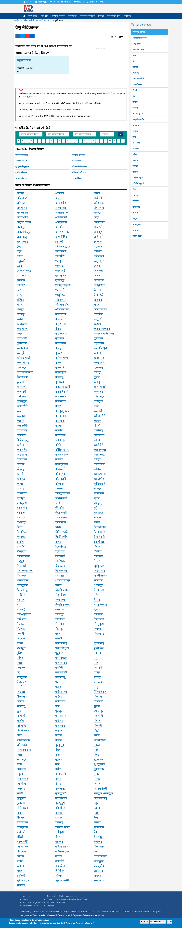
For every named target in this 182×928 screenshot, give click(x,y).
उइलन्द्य (98, 246)
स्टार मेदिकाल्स (77, 178)
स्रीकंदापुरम (23, 880)
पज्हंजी (20, 633)
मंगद (96, 750)
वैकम (96, 832)
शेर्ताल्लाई (98, 871)
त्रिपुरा (135, 218)
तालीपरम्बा (60, 561)
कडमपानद (22, 328)
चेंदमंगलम (99, 493)
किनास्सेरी (99, 435)
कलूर (58, 406)
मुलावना (21, 803)
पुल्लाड (20, 701)
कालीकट (21, 435)
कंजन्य (58, 319)
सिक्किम (135, 201)
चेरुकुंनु (98, 503)
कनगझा (98, 353)
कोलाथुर (59, 483)
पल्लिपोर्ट (98, 701)
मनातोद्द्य (21, 783)
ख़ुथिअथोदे (99, 483)
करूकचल (22, 387)
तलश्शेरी (98, 556)
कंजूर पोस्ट (99, 319)
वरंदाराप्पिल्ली (100, 856)
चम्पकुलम (22, 503)
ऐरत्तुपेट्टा (60, 295)
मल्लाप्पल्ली (61, 798)
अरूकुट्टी (99, 222)
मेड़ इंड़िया (17, 20)
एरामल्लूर (59, 280)
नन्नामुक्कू (60, 599)
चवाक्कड (98, 517)
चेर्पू (95, 508)
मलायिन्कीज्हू (100, 798)
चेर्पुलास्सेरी (61, 512)
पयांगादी (98, 667)
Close (170, 921)
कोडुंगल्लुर (99, 454)
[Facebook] (17, 36)
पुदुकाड (59, 653)
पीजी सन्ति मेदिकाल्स (79, 166)
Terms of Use (90, 923)
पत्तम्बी (58, 638)
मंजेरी (96, 754)
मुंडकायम (98, 759)
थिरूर (58, 585)
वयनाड (20, 856)
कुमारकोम (60, 382)
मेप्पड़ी (58, 783)
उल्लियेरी (59, 256)
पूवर (19, 711)
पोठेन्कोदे (21, 725)
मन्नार (58, 778)
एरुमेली (97, 275)
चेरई (57, 503)
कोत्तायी (20, 464)
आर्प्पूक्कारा (22, 241)
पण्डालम (21, 638)
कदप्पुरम (59, 348)
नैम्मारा (97, 599)
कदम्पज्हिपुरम (101, 348)
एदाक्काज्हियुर (24, 270)
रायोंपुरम (59, 832)
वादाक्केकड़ (61, 866)
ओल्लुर (20, 309)
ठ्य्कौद (20, 541)
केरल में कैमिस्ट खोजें (43, 20)
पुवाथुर (58, 711)
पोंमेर (19, 735)
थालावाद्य (98, 580)
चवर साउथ (61, 517)
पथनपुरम (21, 648)
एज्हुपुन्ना (59, 261)
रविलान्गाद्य (22, 822)
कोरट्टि (21, 479)
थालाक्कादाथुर (62, 580)
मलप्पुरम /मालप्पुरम (103, 793)
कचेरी (20, 319)
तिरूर (97, 561)
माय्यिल (59, 812)
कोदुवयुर (21, 469)
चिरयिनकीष (61, 536)
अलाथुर (98, 232)
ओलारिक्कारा (62, 309)
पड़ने (57, 633)
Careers (56, 2)
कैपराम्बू (59, 377)
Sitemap (50, 902)
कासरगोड (60, 435)
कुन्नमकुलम (23, 362)
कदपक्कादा (22, 348)
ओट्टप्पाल (60, 299)
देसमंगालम (99, 590)
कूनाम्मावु (98, 367)
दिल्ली (135, 90)
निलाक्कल (22, 624)
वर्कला (58, 856)
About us (26, 896)
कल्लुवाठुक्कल (62, 411)
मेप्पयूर (97, 783)
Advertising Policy (30, 906)
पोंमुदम (58, 730)
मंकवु (58, 750)
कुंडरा (58, 328)
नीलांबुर (59, 629)
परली (19, 687)
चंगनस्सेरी (22, 493)
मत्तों (57, 764)
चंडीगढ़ (135, 67)
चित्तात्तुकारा (100, 527)
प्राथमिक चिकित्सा (58, 16)
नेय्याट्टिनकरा (62, 604)
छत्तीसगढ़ (136, 73)
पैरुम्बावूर (21, 682)
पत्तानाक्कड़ (61, 643)
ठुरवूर (58, 541)
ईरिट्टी (20, 246)
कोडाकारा (22, 459)
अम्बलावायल (61, 212)
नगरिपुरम (21, 595)
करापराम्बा (60, 396)
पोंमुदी (97, 730)
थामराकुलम (22, 580)
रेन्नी (96, 817)
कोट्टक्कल (100, 449)
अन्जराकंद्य (60, 203)
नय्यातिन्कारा (100, 604)
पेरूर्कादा (98, 682)
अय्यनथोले (22, 217)
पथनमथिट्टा (62, 648)
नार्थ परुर (21, 619)
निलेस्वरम (99, 619)
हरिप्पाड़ (21, 885)
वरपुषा (20, 861)
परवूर (96, 687)
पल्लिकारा (60, 701)
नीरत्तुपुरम (99, 624)
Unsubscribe (64, 902)
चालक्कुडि (60, 522)
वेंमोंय (96, 851)
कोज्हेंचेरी (98, 445)
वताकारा (98, 841)
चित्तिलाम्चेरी (61, 532)
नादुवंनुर (59, 614)
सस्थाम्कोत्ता (100, 880)
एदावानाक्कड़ (23, 275)
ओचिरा (20, 299)
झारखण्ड (136, 125)
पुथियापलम (22, 653)
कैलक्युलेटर (72, 16)
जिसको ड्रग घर (21, 161)
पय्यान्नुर (21, 667)
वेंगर (57, 837)
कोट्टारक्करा (62, 454)
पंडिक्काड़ (99, 633)
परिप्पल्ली (98, 696)
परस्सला (21, 691)
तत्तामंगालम (99, 541)
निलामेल (59, 624)
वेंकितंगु (20, 837)
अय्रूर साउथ (24, 222)
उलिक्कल (99, 256)
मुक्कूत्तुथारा (61, 745)
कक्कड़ (21, 314)
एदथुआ (97, 266)
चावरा (97, 522)
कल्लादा (21, 416)
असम (134, 55)
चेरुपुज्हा (21, 512)
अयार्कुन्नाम (61, 222)
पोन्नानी (98, 725)
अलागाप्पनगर (62, 232)
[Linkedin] (32, 36)
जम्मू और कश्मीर (138, 119)
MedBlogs (80, 2)
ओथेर (20, 304)
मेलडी (20, 793)
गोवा (134, 96)
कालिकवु (98, 430)
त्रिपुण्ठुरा (21, 551)
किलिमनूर (60, 440)
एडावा (20, 266)
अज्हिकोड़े (22, 198)
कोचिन (20, 445)
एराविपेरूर (99, 280)
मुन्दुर (96, 774)
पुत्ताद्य (20, 643)
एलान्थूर (21, 285)
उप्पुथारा (98, 251)
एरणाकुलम (60, 275)
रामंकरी (97, 822)
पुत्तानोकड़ (99, 643)
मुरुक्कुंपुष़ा (60, 788)
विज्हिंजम (60, 871)
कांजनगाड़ (22, 430)
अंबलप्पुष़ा (99, 207)
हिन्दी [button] (101, 2)
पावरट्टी (98, 716)
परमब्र (97, 677)
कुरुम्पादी (21, 391)
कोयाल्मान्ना (100, 474)
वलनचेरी (59, 861)
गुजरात (135, 102)
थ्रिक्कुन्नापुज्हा (25, 570)
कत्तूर (19, 333)
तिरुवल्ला (60, 566)
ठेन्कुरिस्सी (99, 536)
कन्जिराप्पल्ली (24, 358)
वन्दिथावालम (61, 846)
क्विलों (97, 425)
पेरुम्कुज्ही (22, 677)
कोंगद (97, 440)
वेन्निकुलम (99, 846)
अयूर (96, 217)
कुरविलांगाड (23, 396)
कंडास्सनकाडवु (102, 328)
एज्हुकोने (21, 261)
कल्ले (96, 406)
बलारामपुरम (99, 740)
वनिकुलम (21, 851)
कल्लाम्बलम (61, 416)
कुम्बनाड (21, 382)
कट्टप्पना (60, 324)
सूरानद (97, 875)
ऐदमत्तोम (98, 290)
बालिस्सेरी (22, 745)
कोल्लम (20, 483)
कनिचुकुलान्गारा (25, 372)
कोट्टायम (22, 454)
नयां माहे (21, 609)
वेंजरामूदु (98, 837)
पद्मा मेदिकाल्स (77, 161)
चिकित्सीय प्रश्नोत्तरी (87, 16)
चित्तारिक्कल (23, 532)
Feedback (51, 906)
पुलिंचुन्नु (21, 706)
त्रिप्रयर (60, 551)
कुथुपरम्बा (22, 343)
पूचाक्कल (99, 629)
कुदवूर (58, 353)
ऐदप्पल (20, 290)
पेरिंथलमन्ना (61, 691)
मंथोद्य (58, 769)
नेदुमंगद (21, 599)
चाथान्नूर (21, 522)
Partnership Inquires (68, 896)
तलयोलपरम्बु (23, 556)
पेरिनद (58, 696)
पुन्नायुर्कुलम (61, 657)
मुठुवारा (58, 759)
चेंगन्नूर (97, 488)
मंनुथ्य (20, 774)
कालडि (59, 430)
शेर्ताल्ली (21, 875)
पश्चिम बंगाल (137, 236)
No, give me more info (157, 921)
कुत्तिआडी (22, 338)
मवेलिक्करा (22, 808)
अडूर (58, 198)
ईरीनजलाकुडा (62, 246)
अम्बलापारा (22, 212)
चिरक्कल (21, 536)
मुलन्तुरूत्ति (60, 793)
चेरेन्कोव (59, 508)
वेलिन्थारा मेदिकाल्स (79, 172)
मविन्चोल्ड (60, 808)
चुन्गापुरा (21, 498)
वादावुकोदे (99, 866)
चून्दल (97, 498)
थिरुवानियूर (22, 590)
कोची (58, 445)
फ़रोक (58, 735)
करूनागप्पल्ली (62, 387)
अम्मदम (97, 212)
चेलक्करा (21, 517)
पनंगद (20, 657)
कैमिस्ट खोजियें (28, 20)
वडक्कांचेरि (22, 841)
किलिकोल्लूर (23, 440)
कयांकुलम (99, 382)
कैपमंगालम (22, 377)
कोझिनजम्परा (62, 449)
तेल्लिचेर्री (60, 556)
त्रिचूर (97, 546)
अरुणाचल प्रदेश (138, 49)
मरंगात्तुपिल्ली (100, 788)
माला (96, 812)
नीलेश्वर (21, 629)
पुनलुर (20, 662)
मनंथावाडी (60, 774)
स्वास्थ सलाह (33, 16)
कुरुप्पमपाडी (100, 387)
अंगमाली (59, 193)
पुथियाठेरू (99, 648)
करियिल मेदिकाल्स (78, 155)
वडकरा (59, 841)
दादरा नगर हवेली (138, 78)
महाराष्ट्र (136, 148)
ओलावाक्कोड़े (100, 309)
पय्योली (59, 667)
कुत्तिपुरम (98, 338)
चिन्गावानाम (99, 532)
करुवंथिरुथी (61, 391)
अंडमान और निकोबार (140, 38)
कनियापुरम (60, 372)
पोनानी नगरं (23, 730)
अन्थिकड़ (99, 203)
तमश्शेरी (21, 546)
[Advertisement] (100, 66)
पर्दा (18, 672)
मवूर (96, 803)
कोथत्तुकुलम (61, 464)
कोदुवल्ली (60, 469)
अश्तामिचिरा (61, 237)
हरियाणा (135, 108)
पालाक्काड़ (60, 716)
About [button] (28, 2)
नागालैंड (135, 172)
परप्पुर (97, 672)
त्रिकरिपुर (60, 546)
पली (57, 706)
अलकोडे (59, 227)
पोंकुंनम (59, 720)
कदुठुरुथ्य (99, 343)
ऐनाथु (19, 295)
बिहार (134, 61)
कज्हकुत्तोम (22, 324)
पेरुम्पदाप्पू (60, 677)
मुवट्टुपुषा (60, 803)
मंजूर (57, 754)
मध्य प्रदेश (136, 143)
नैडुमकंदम (60, 595)
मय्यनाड (21, 788)
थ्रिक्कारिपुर (61, 570)
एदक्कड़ (59, 266)
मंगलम (20, 754)
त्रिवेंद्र (98, 551)
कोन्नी (20, 474)
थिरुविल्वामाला (62, 590)
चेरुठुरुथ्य (22, 508)
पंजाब (134, 189)
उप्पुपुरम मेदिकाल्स (21, 155)
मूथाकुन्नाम (99, 764)
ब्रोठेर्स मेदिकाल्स (21, 172)
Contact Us (93, 2)
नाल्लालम (60, 619)
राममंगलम (99, 827)
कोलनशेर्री (60, 479)
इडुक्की (59, 241)
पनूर (96, 657)
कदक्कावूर (60, 343)
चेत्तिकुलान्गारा (62, 493)
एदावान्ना (98, 270)
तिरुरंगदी (21, 566)
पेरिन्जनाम (22, 696)
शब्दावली (101, 16)
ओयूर (96, 304)
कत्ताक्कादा (61, 333)
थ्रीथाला (59, 575)
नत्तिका (97, 595)
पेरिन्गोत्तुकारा (100, 691)
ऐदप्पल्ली (59, 290)
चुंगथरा (59, 488)
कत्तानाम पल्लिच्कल (104, 333)
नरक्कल (59, 609)
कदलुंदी (21, 353)
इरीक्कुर (98, 241)
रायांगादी (21, 832)
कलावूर (97, 420)
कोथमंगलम (99, 464)
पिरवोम (20, 720)
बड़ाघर (58, 740)
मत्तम (19, 764)
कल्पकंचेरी (60, 401)
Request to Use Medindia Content (74, 899)
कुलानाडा (60, 420)
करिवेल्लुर (99, 396)
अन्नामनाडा (61, 207)
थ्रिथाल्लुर (99, 570)
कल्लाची (98, 411)
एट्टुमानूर (99, 261)
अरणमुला (21, 227)
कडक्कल (99, 324)
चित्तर (19, 527)
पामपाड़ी (21, 716)
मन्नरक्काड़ (22, 778)
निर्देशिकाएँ (127, 16)
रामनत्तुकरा (22, 827)
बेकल (97, 735)
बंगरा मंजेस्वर (23, 740)
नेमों (19, 604)
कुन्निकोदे (60, 367)
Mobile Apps (42, 2)
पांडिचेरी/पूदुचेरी (138, 183)
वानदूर (20, 193)
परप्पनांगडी (61, 672)
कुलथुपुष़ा (21, 401)
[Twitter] (22, 36)
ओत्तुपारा (98, 299)
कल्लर (20, 411)
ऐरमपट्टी (98, 295)
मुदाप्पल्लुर (99, 769)
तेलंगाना (135, 213)
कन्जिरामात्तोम (62, 358)
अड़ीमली (98, 198)
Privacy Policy (75, 923)
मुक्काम (97, 745)
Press (49, 899)
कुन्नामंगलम (100, 362)
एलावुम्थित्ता (99, 285)
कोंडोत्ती (59, 459)
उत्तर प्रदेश (137, 224)
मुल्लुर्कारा (21, 798)
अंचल (97, 193)
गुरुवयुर (21, 488)
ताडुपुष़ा (21, 561)
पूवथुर (97, 706)
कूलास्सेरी (22, 425)
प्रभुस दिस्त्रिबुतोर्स (22, 166)
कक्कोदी (98, 314)
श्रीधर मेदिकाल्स (21, 178)
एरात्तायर (21, 280)
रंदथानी (59, 817)
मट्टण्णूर (21, 759)
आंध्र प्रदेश (137, 43)
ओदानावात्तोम (62, 304)
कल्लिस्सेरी (99, 416)
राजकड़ (59, 822)
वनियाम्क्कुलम (62, 851)
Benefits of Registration (33, 902)
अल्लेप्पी (98, 227)
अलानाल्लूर (22, 237)
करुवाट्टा (99, 391)
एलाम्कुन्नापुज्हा (63, 285)
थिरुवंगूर (98, 585)
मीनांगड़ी (21, 817)
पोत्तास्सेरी (60, 725)
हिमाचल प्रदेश (138, 113)
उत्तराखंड (136, 230)
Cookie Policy (65, 923)
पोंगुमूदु (97, 720)
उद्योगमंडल (60, 251)
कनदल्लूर (99, 358)
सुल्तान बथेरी (62, 880)
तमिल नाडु (136, 207)
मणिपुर (135, 154)
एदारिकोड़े (60, 270)
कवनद (58, 425)
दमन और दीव (137, 84)
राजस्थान (136, 195)
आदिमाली (98, 237)
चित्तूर (58, 527)
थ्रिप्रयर (21, 575)
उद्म (19, 251)
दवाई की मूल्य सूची (113, 16)
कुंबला (97, 377)
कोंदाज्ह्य (98, 469)
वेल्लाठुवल (99, 861)
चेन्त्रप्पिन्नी (61, 498)
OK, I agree (144, 921)
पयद (96, 662)
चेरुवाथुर (98, 512)
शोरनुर (58, 875)
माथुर (19, 812)
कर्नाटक (135, 131)
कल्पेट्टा (98, 401)
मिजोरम (135, 166)
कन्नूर (58, 362)
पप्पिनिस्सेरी (61, 662)
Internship (68, 2)
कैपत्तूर (97, 372)
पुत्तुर (96, 638)
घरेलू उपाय (44, 16)
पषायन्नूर (98, 711)
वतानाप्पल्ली (23, 846)
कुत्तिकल (59, 338)
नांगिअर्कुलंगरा (24, 614)
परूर (57, 682)
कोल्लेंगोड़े (99, 479)
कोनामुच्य (60, 474)
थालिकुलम (22, 585)
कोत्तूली (97, 459)
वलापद (20, 866)
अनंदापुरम (22, 207)
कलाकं (20, 420)
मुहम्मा (97, 808)
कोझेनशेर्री (22, 449)
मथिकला (21, 769)
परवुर (58, 687)
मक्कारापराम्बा (24, 750)
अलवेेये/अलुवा (24, 232)
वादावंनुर (21, 871)
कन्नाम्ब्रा (21, 367)
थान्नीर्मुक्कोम (100, 575)
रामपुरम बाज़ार (62, 827)
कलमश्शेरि (22, 406)
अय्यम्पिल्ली (61, 217)
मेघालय (135, 160)
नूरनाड (97, 609)
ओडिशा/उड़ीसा (138, 177)
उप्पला (20, 256)
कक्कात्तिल (60, 314)
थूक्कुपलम (99, 566)
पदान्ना (97, 653)
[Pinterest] (27, 36)
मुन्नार (97, 778)
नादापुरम (98, 614)
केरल (134, 137)
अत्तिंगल (21, 203)
